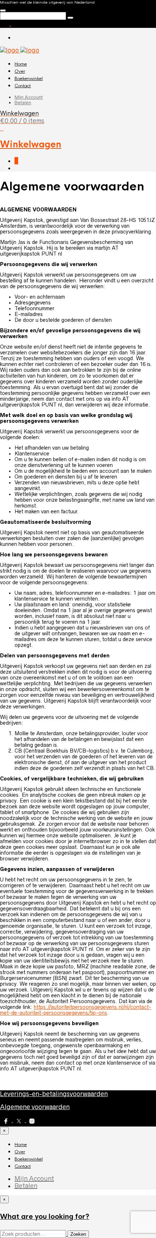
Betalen (23, 102)
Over (20, 71)
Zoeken (78, 1234)
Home (21, 64)
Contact (23, 86)
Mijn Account (29, 97)
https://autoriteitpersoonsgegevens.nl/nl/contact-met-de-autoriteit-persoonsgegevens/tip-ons (75, 1010)
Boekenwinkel (29, 78)
